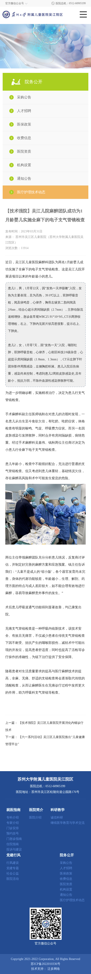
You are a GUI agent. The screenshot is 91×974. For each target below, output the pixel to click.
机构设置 (24, 165)
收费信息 (24, 138)
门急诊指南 (14, 838)
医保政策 (24, 124)
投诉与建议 (14, 849)
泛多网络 (53, 968)
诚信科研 (57, 817)
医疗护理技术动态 (31, 192)
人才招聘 (24, 111)
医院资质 (24, 151)
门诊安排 (12, 828)
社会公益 (12, 873)
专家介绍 (12, 822)
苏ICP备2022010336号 (45, 964)
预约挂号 (12, 833)
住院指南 (12, 844)
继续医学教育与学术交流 (68, 822)
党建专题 (12, 868)
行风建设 (12, 862)
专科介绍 (12, 817)
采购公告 (24, 97)
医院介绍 (35, 817)
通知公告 (24, 178)
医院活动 (12, 878)
